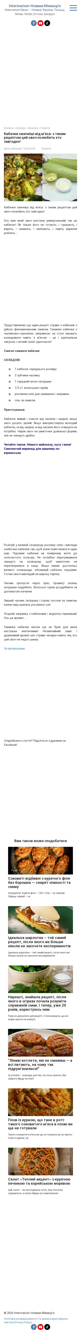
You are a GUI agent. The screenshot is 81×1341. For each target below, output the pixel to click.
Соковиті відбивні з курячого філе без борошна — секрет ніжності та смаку (39, 882)
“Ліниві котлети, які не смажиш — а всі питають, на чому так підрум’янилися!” (40, 1064)
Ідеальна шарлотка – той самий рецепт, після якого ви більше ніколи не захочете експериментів (39, 941)
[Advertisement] (40, 74)
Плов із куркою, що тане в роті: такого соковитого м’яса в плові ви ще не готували (40, 1124)
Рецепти (46, 148)
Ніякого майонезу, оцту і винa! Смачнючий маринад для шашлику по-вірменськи (37, 449)
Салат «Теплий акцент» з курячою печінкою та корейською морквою (39, 1181)
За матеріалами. (14, 648)
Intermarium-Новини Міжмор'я (35, 6)
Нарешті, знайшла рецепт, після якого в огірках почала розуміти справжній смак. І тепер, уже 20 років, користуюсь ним (37, 1003)
